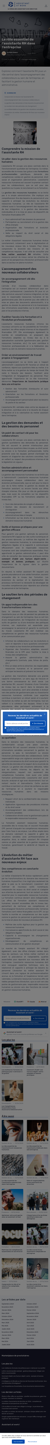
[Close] (44, 714)
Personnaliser (32, 1441)
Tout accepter (18, 1441)
